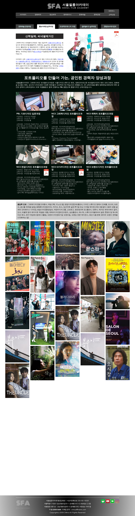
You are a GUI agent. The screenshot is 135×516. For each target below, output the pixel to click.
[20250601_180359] (103, 501)
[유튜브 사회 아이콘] (108, 501)
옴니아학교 (37, 52)
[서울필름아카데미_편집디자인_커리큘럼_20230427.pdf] (46, 172)
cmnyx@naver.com (78, 509)
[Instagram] (117, 501)
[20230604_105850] (112, 501)
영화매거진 (46, 61)
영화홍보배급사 (36, 61)
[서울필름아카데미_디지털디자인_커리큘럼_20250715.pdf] (81, 172)
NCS (50, 49)
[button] (23, 15)
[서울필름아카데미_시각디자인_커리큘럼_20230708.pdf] (79, 119)
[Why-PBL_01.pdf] (116, 34)
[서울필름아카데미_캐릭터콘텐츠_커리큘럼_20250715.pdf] (116, 119)
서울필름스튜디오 (24, 61)
